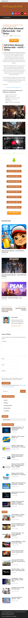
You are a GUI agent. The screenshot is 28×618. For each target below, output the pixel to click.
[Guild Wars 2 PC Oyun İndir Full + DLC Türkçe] (6, 591)
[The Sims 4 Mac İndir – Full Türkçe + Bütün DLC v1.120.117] (6, 535)
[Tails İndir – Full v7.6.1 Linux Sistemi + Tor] (6, 439)
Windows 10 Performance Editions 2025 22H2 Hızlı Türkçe (17, 456)
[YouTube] (25, 13)
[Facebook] (13, 13)
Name (3, 358)
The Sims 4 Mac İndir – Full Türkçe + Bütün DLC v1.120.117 (17, 534)
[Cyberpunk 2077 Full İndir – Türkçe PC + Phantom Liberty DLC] (6, 563)
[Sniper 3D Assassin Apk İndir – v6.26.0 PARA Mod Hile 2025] (14, 265)
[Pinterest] (19, 13)
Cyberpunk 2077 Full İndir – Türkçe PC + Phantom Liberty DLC (18, 561)
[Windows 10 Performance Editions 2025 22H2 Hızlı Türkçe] (6, 458)
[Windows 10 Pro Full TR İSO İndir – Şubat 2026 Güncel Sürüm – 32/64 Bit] (6, 467)
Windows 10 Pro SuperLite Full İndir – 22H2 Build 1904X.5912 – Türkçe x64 (17, 503)
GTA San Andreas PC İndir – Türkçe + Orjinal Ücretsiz (17, 551)
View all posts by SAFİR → (16, 325)
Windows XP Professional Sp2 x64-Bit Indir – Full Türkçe (18, 483)
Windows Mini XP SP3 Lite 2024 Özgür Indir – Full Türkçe (18, 474)
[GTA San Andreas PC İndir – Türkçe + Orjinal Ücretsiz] (6, 554)
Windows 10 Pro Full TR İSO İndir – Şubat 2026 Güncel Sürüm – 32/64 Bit (17, 465)
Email (3, 364)
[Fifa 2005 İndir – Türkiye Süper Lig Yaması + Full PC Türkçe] (6, 581)
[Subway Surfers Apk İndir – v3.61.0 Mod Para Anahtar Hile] (14, 236)
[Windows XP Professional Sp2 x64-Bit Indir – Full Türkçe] (6, 486)
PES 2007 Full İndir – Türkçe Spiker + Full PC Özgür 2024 (17, 569)
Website (4, 370)
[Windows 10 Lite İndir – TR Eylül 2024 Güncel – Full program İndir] (6, 430)
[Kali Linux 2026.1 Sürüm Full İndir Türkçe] (6, 495)
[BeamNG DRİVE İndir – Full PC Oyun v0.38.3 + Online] (6, 544)
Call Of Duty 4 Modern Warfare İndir (13, 87)
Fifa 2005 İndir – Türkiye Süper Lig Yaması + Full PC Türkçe (17, 580)
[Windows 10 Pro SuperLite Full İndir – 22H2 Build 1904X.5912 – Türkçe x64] (6, 504)
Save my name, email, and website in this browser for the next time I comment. (12, 379)
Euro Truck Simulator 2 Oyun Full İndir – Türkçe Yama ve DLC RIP (18, 525)
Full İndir (14, 40)
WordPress (9, 616)
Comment (4, 341)
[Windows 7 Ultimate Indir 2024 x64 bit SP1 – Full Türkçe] (6, 448)
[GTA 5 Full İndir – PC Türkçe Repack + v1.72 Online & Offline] (6, 517)
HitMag (14, 616)
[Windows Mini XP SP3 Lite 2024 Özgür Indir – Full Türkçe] (6, 477)
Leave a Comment (17, 35)
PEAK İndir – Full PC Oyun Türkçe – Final (12, 298)
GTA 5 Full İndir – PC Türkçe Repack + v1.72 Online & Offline (17, 516)
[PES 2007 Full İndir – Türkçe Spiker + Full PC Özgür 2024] (6, 572)
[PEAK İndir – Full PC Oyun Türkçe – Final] (14, 289)
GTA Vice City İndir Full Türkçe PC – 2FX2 (16, 598)
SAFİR (11, 35)
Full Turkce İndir (14, 212)
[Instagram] (16, 13)
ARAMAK (23, 391)
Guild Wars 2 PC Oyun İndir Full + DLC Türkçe (17, 588)
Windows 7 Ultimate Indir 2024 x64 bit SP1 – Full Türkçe (18, 446)
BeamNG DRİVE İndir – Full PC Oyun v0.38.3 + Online (18, 542)
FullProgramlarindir (9, 611)
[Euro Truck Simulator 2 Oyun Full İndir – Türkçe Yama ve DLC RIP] (6, 527)
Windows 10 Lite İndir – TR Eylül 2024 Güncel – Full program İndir (17, 428)
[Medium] (22, 13)
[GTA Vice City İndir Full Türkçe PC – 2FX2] (6, 600)
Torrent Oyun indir (12, 26)
